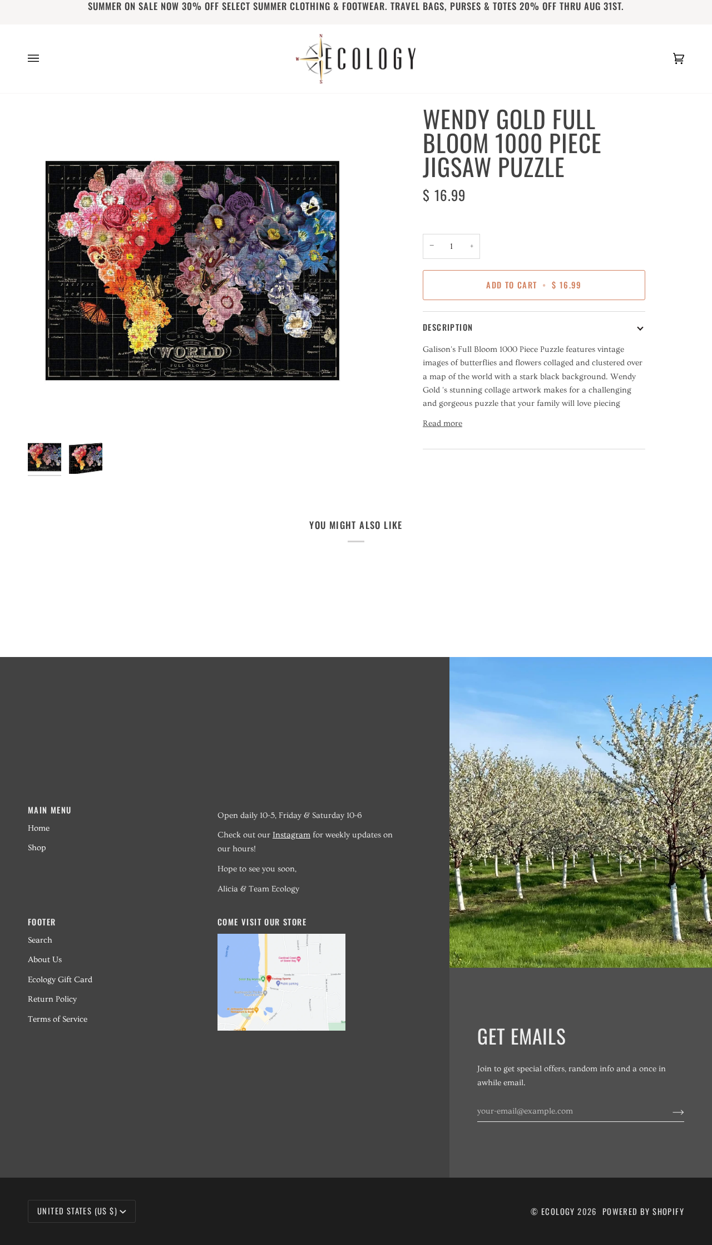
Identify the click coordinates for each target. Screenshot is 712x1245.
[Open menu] (44, 58)
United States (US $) (77, 1211)
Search (40, 940)
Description (448, 327)
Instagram (291, 835)
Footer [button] (42, 922)
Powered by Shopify (643, 1211)
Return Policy (52, 999)
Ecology (559, 1211)
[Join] (669, 1111)
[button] (305, 806)
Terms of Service (57, 1019)
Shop (37, 847)
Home (39, 828)
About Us (45, 959)
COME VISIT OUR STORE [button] (261, 922)
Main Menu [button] (50, 810)
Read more (442, 423)
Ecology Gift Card (60, 979)
